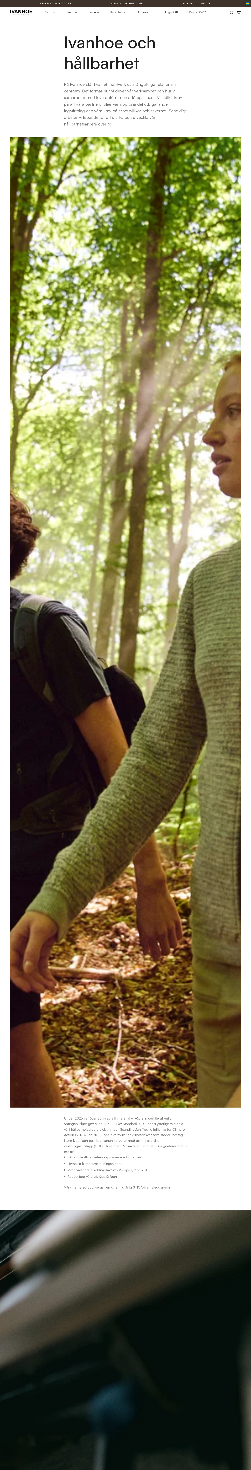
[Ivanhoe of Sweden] (21, 12)
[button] (231, 12)
